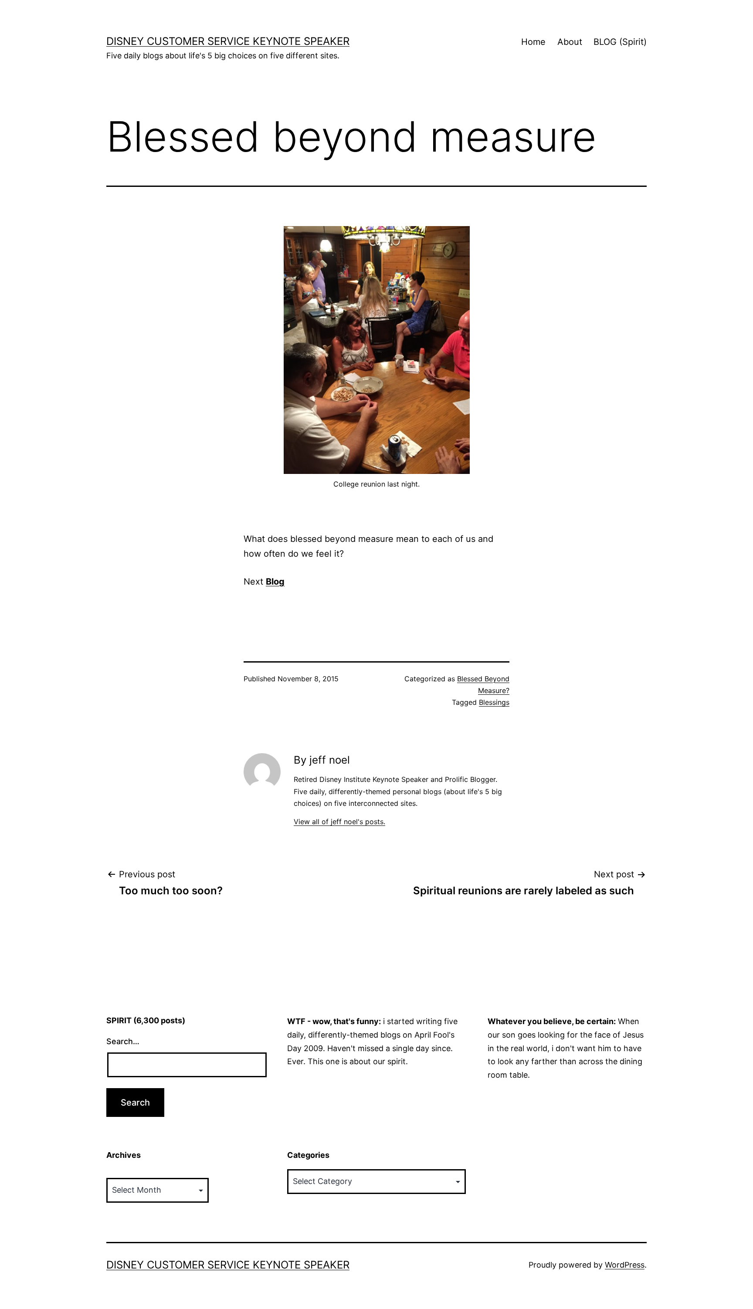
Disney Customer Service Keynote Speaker (227, 41)
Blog (275, 581)
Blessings (494, 702)
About (569, 42)
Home (533, 42)
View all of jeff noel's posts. (339, 821)
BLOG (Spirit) (620, 42)
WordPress (624, 1264)
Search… (122, 1041)
